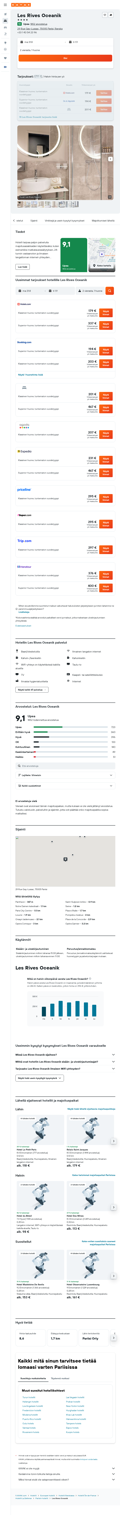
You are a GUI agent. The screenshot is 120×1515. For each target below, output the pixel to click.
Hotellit (33, 1495)
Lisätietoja (24, 612)
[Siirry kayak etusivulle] (21, 5)
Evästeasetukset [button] (23, 625)
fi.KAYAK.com (21, 1495)
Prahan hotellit (73, 1401)
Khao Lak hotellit (74, 1414)
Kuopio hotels (72, 1432)
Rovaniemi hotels (30, 1432)
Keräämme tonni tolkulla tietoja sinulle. (39, 1474)
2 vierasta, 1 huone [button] (30, 50)
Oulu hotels (28, 1423)
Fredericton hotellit (31, 1410)
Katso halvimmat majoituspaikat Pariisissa (93, 1175)
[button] (5, 4)
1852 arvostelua (38, 23)
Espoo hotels (72, 1427)
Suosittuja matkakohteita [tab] (33, 1378)
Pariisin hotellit (41, 1498)
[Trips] (5, 58)
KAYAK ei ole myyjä (29, 1468)
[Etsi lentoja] (5, 14)
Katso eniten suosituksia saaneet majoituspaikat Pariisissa (98, 1243)
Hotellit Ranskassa (66, 1495)
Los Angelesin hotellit (32, 1406)
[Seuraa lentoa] (5, 49)
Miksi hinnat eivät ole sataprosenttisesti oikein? (44, 1479)
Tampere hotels (73, 1423)
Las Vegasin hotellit (75, 1397)
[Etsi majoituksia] (5, 21)
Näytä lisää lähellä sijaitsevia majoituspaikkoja (91, 1108)
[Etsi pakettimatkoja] (5, 34)
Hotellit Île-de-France (87, 1495)
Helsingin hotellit (30, 1401)
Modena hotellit (30, 1414)
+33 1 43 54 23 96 (27, 32)
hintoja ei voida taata (88, 1459)
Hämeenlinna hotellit (76, 1419)
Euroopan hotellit (47, 1495)
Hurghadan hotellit (75, 1410)
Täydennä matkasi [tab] (60, 1378)
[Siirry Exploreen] (5, 43)
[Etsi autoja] (5, 27)
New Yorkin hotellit (75, 1406)
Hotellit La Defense (23, 1498)
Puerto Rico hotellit (31, 1419)
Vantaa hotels (28, 1427)
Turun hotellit (28, 1397)
